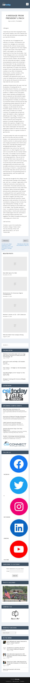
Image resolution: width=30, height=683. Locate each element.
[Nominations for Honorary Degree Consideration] (15, 284)
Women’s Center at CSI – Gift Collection (14, 314)
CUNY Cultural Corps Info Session (12, 422)
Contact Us (8, 681)
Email (8, 571)
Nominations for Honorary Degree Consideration (13, 293)
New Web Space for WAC (10, 273)
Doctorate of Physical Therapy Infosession (14, 416)
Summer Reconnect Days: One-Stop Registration (12, 429)
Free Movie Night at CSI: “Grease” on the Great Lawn (14, 373)
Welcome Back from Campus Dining (13, 334)
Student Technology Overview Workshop (14, 436)
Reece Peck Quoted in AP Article (11, 669)
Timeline (22, 681)
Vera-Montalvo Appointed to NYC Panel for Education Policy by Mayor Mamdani (16, 655)
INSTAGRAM (7, 517)
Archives (4, 630)
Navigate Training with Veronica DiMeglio (14, 379)
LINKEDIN (6, 538)
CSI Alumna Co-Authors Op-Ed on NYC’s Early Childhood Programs (16, 648)
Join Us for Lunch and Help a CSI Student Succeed (14, 362)
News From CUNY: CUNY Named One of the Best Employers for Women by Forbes (17, 663)
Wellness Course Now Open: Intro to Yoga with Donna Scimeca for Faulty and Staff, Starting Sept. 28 (14, 355)
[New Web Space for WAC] (15, 264)
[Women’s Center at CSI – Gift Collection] (15, 305)
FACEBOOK (6, 474)
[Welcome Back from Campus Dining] (15, 325)
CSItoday (17, 679)
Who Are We (16, 681)
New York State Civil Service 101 (11, 409)
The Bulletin (19, 21)
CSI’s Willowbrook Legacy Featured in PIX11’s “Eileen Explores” (17, 642)
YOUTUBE (6, 559)
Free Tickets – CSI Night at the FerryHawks (14, 368)
